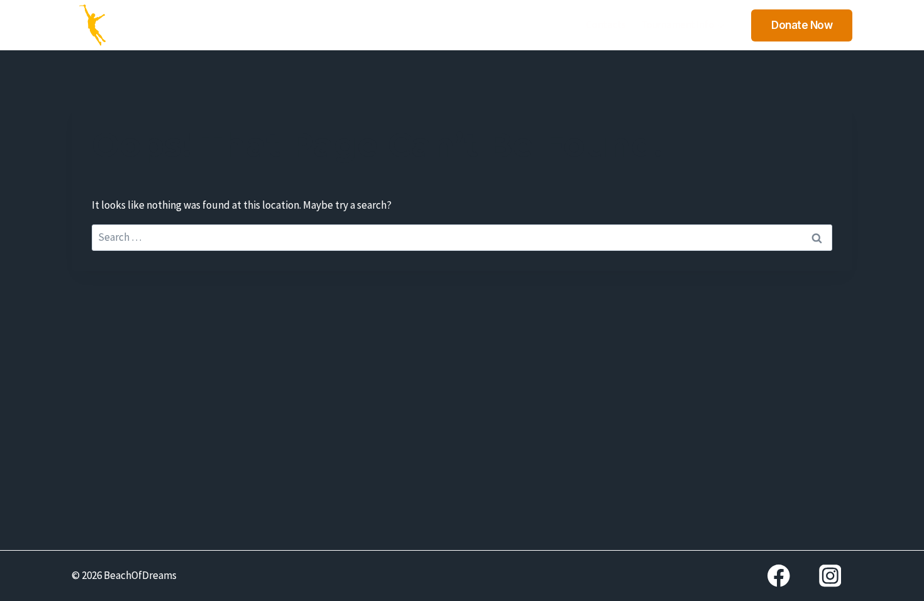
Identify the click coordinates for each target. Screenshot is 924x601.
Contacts (606, 24)
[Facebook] (778, 575)
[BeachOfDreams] (93, 25)
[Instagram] (830, 575)
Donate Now (801, 25)
